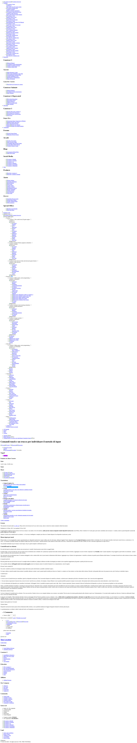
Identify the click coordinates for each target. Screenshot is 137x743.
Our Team (5, 687)
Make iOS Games (23, 298)
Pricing (5, 657)
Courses (5, 433)
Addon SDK (14, 67)
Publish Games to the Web (25, 296)
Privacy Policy (6, 734)
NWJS (13, 100)
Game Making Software (8, 648)
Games (12, 185)
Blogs (7, 416)
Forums (8, 388)
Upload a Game (14, 146)
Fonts (10, 184)
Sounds (15, 188)
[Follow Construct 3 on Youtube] (11, 160)
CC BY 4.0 (16, 525)
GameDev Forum (7, 697)
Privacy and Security (16, 114)
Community (6, 127)
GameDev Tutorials (7, 699)
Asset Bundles (14, 208)
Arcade (8, 399)
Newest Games (13, 142)
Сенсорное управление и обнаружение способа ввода (16, 505)
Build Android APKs (16, 75)
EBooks (12, 183)
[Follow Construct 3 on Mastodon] (11, 165)
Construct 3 (19, 219)
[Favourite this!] (9, 450)
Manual (13, 63)
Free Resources (15, 112)
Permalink (8, 633)
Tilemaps (11, 192)
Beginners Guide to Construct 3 (26, 294)
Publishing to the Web (18, 73)
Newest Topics (15, 134)
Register (5, 212)
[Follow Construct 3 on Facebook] (11, 164)
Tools (10, 193)
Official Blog (15, 152)
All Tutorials (6, 429)
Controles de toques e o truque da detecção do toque (15, 500)
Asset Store (9, 373)
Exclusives (11, 202)
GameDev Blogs (7, 700)
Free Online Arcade (7, 701)
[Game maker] (12, 215)
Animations (14, 181)
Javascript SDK (13, 103)
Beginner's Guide (13, 72)
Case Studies (6, 661)
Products (5, 3)
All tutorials (12, 78)
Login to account (14, 426)
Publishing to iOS (14, 76)
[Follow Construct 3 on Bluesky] (11, 163)
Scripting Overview (15, 65)
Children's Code (7, 735)
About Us (5, 685)
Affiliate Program (7, 680)
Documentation (6, 659)
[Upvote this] (5, 445)
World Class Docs (15, 122)
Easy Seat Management (8, 668)
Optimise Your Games (24, 299)
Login (8, 212)
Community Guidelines (8, 702)
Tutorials (11, 93)
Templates (12, 189)
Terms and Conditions (8, 733)
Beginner (5, 455)
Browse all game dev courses (16, 84)
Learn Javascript (7, 670)
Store (4, 167)
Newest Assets (14, 198)
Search (17, 338)
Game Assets (6, 696)
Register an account (21, 618)
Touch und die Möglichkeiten (10, 494)
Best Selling (13, 200)
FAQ (11, 115)
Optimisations (16, 77)
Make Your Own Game (8, 656)
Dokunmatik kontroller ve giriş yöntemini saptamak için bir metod (18, 515)
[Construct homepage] (12, 1)
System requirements (17, 64)
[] (6, 620)
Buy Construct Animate (14, 174)
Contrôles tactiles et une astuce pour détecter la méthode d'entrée (17, 489)
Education (5, 105)
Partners (5, 672)
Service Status (6, 738)
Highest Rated (14, 201)
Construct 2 (15, 318)
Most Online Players (15, 144)
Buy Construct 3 (13, 173)
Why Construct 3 (7, 667)
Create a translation (5, 520)
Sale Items (11, 210)
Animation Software (8, 649)
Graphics (12, 186)
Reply (7, 634)
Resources (5, 57)
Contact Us (8, 425)
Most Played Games (17, 143)
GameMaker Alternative (8, 655)
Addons (12, 180)
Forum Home (13, 133)
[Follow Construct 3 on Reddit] (11, 159)
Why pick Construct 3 (15, 111)
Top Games (13, 140)
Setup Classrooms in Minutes (19, 121)
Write (17, 340)
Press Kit (5, 688)
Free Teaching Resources (9, 669)
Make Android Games (24, 297)
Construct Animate (20, 242)
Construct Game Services (23, 261)
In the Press (6, 689)
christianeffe (9, 624)
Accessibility (6, 736)
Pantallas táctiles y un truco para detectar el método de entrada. (17, 510)
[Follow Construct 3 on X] (10, 162)
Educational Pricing (13, 123)
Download (14, 99)
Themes (12, 190)
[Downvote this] (17, 445)
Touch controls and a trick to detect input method (14, 484)
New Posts (12, 153)
